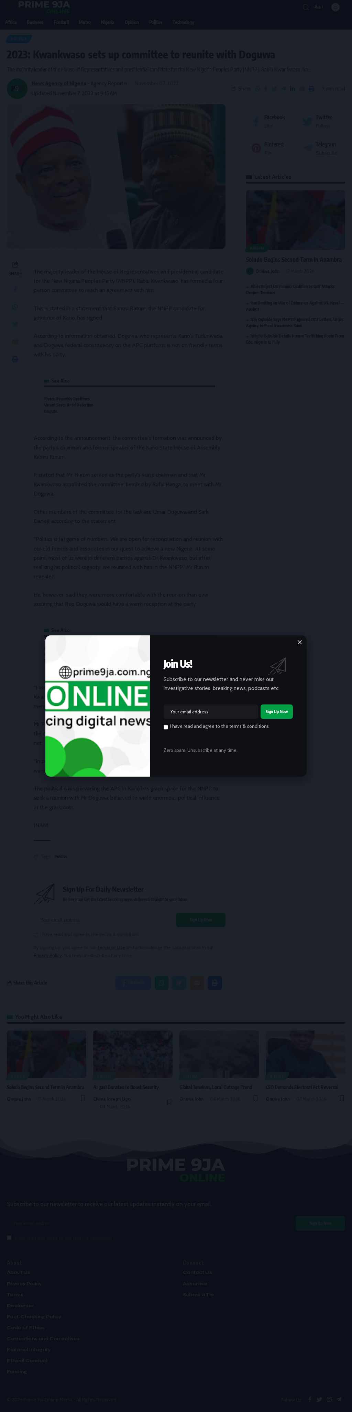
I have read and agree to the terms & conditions (219, 726)
